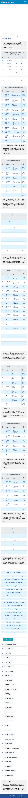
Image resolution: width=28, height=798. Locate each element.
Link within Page (9, 739)
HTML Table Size (9, 775)
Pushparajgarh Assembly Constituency (14, 579)
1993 (3, 66)
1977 (3, 77)
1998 (3, 63)
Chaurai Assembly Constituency (14, 628)
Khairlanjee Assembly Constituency (14, 586)
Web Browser (7, 658)
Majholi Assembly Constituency (14, 605)
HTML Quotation (9, 703)
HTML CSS (7, 725)
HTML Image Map (9, 752)
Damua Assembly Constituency (14, 625)
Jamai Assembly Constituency (14, 622)
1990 (3, 69)
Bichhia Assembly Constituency (14, 592)
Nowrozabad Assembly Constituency (14, 576)
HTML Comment (9, 698)
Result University (15, 795)
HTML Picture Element (11, 757)
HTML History (8, 662)
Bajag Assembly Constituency (14, 595)
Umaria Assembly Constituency (14, 572)
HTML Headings (9, 680)
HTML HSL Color (9, 721)
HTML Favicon (8, 761)
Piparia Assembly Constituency (14, 632)
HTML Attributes (8, 676)
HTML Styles (8, 694)
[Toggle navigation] (25, 2)
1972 (3, 80)
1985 (3, 72)
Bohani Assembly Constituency (14, 612)
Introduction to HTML (10, 644)
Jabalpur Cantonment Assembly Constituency (14, 599)
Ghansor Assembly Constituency (14, 618)
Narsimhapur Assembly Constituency (14, 615)
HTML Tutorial (8, 639)
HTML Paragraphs (10, 685)
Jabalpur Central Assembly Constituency (14, 602)
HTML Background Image (12, 748)
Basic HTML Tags (8, 667)
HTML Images (8, 743)
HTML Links (8, 730)
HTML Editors (7, 653)
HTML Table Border (10, 770)
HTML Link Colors (9, 734)
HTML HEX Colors (9, 716)
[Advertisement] (14, 20)
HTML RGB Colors (9, 712)
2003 (3, 60)
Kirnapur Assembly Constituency (14, 582)
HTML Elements (8, 671)
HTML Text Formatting (11, 689)
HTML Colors (8, 707)
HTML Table (8, 766)
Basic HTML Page (8, 649)
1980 (3, 74)
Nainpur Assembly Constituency (14, 589)
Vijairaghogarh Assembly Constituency (14, 609)
